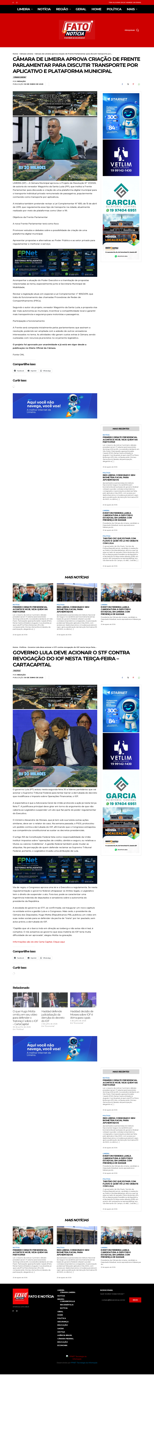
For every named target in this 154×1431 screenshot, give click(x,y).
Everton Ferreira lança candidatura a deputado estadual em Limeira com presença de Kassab (118, 516)
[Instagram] (17, 2)
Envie (135, 1300)
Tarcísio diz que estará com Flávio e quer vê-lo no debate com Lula (120, 540)
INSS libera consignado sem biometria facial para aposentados (119, 477)
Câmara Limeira (26, 54)
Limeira (106, 510)
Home (15, 54)
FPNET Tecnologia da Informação (84, 1363)
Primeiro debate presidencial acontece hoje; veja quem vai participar (120, 439)
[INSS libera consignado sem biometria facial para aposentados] (77, 592)
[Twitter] (127, 84)
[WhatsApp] (138, 84)
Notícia (106, 435)
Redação (21, 81)
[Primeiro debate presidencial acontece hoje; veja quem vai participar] (33, 592)
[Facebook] (13, 2)
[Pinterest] (133, 84)
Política (106, 473)
